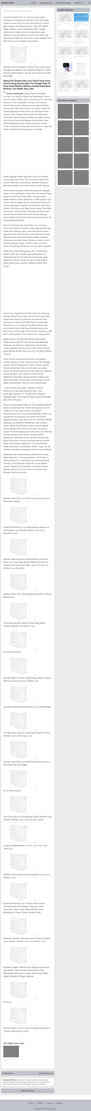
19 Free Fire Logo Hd (80, 57)
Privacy (49, 1103)
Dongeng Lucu (46, 3)
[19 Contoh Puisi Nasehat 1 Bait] (81, 111)
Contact (40, 1103)
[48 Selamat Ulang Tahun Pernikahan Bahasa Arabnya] (81, 144)
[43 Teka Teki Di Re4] (65, 161)
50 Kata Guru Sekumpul (62, 57)
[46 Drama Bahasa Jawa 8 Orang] (65, 111)
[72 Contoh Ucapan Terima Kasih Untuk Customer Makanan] (81, 177)
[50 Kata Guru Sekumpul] (65, 50)
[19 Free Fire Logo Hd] (81, 50)
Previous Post (45, 1073)
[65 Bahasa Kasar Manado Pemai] (65, 84)
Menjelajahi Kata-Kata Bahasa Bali (80, 73)
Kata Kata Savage (63, 3)
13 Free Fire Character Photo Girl (65, 40)
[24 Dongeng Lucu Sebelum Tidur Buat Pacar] (81, 17)
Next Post (9, 1073)
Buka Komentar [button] (27, 1091)
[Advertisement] (27, 153)
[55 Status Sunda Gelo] (11, 1051)
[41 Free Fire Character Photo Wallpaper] (81, 34)
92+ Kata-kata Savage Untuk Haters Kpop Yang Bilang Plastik (64, 75)
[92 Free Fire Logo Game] (81, 84)
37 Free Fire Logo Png (64, 24)
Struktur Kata (7, 3)
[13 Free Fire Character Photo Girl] (65, 34)
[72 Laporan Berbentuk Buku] (81, 127)
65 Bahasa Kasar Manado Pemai (64, 90)
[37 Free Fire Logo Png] (65, 17)
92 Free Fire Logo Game (80, 90)
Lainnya (77, 3)
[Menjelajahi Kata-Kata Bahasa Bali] (81, 67)
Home (33, 3)
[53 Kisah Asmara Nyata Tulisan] (65, 127)
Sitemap (59, 1103)
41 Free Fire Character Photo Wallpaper (80, 41)
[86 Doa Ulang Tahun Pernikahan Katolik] (81, 161)
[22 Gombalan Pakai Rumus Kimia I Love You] (65, 144)
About (31, 1103)
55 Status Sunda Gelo (18, 11)
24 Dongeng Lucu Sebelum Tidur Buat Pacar (81, 24)
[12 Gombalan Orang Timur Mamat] (65, 177)
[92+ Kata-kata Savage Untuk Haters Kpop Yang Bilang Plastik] (65, 67)
